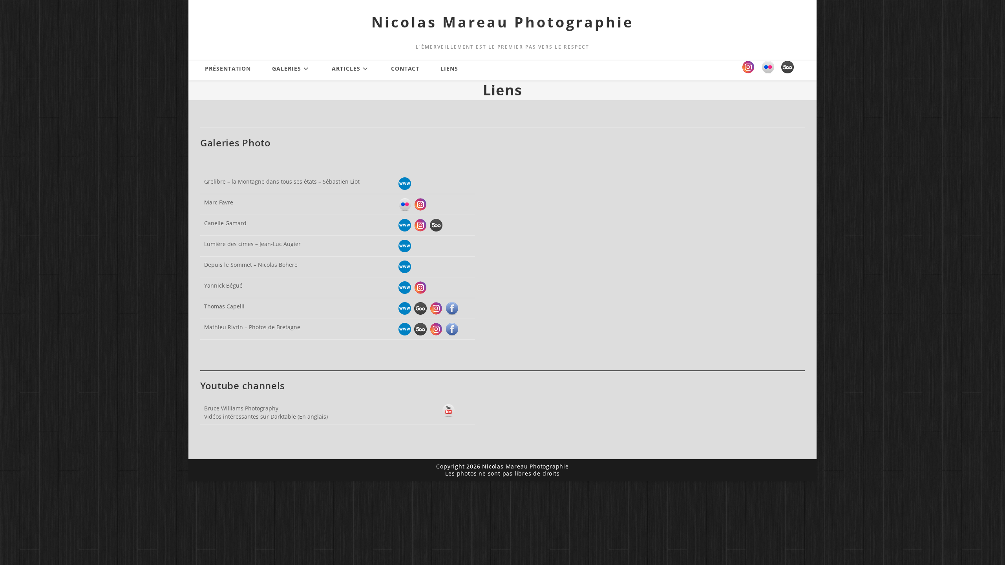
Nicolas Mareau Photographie (502, 22)
